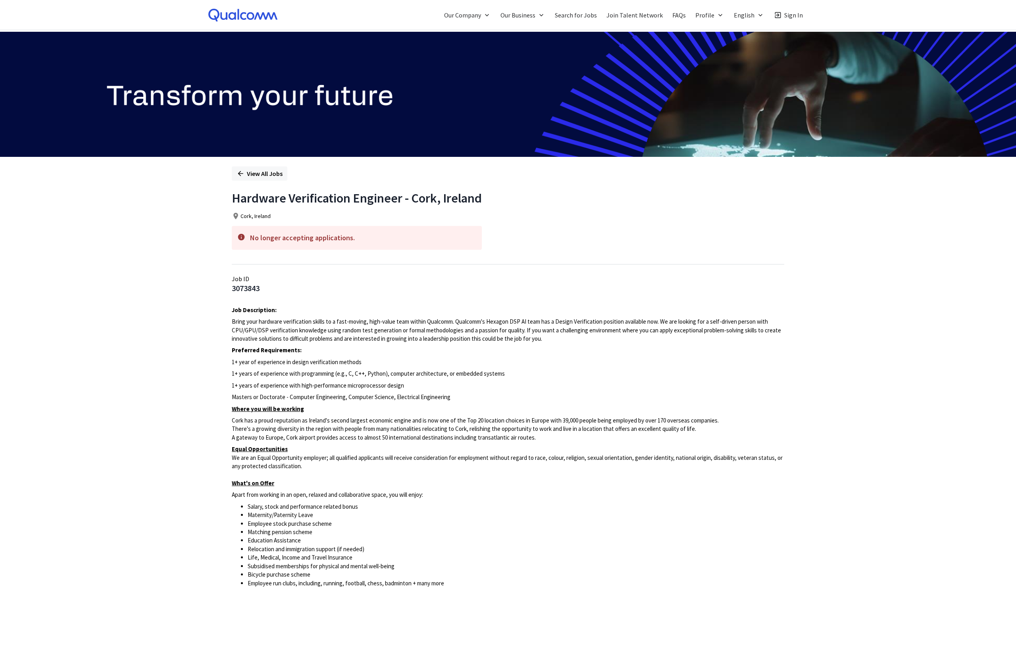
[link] (242, 15)
